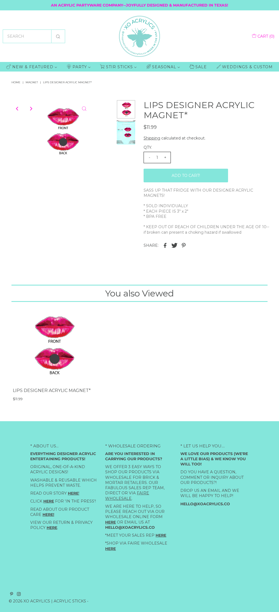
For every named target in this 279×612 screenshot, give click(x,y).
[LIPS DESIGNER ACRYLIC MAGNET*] (52, 345)
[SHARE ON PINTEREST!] (184, 245)
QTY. (148, 147)
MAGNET (32, 82)
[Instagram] (19, 594)
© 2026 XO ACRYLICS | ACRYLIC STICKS (47, 600)
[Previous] (17, 109)
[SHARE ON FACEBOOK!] (165, 245)
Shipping (152, 138)
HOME (15, 82)
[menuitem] (32, 67)
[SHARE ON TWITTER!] (174, 245)
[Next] (31, 109)
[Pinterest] (11, 594)
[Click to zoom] (84, 109)
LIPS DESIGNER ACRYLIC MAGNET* (52, 390)
